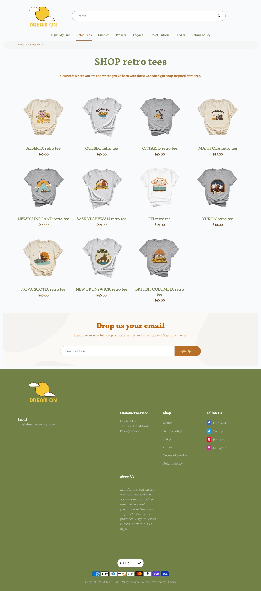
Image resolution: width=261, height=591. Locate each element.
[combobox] (142, 16)
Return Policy (200, 35)
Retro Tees (84, 35)
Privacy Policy (129, 431)
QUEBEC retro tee (101, 148)
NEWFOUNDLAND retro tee (43, 219)
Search (168, 423)
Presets (121, 35)
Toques (138, 35)
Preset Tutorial (160, 35)
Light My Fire (60, 35)
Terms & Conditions (134, 426)
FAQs (181, 35)
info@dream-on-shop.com (36, 424)
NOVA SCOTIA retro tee (43, 289)
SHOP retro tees (52, 44)
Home (21, 44)
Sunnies (103, 35)
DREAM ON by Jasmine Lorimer (129, 582)
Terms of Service (175, 455)
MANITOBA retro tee (217, 148)
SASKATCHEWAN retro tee (101, 219)
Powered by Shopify (163, 582)
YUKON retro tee (217, 219)
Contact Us (128, 421)
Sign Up (185, 351)
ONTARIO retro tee (159, 148)
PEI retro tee (159, 219)
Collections (34, 44)
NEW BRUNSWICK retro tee (101, 289)
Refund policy (173, 463)
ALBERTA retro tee (43, 148)
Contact (168, 447)
